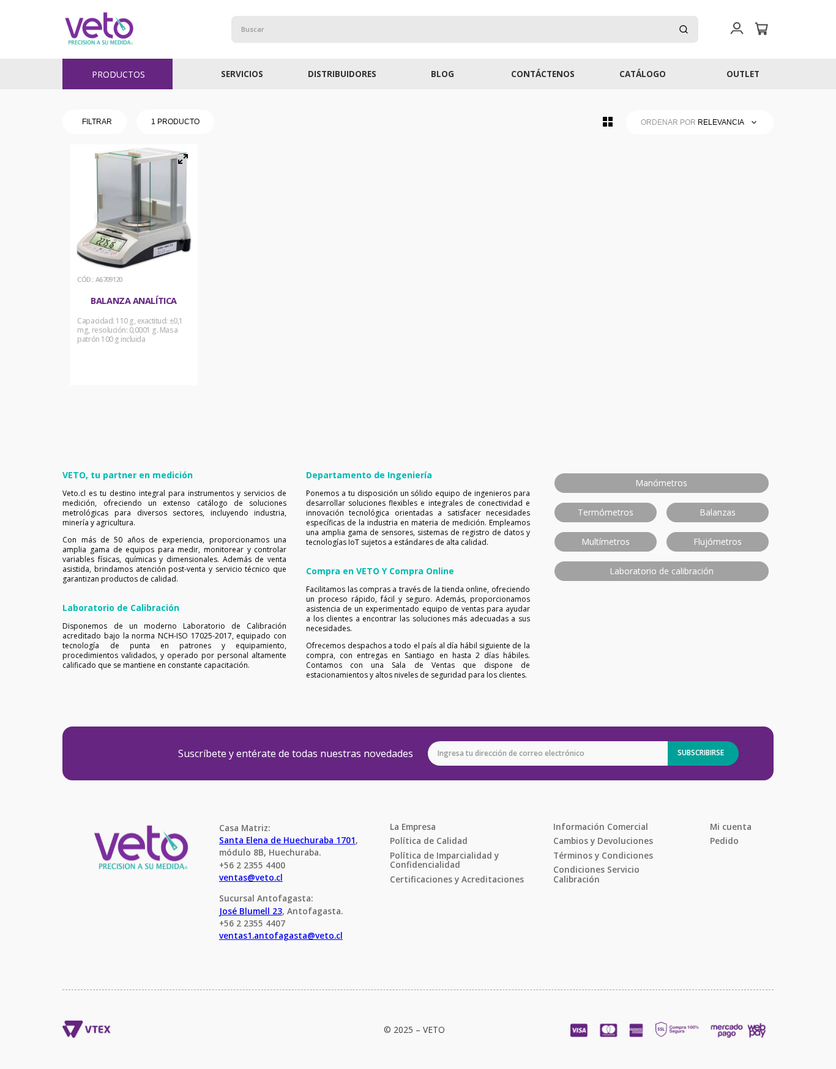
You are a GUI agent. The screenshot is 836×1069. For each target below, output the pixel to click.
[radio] (607, 122)
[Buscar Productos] (684, 29)
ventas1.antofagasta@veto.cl (281, 935)
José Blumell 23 (250, 911)
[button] (737, 29)
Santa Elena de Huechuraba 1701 (287, 840)
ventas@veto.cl (251, 877)
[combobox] (465, 29)
